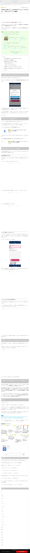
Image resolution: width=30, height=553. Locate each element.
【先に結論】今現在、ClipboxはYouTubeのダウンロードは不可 (12, 58)
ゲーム (2, 508)
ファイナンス (3, 516)
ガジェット (3, 503)
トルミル (20, 123)
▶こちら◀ (16, 52)
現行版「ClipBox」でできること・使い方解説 (10, 61)
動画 (2, 532)
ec (1, 493)
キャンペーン (3, 506)
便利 (1, 7)
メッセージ (3, 524)
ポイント (2, 521)
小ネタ (2, 537)
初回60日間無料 (21, 551)
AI (1, 490)
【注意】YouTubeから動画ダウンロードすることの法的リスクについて (13, 68)
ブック (2, 519)
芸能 (2, 542)
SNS (2, 498)
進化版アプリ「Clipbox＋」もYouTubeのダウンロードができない (13, 66)
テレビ (2, 511)
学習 (2, 534)
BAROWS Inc (24, 38)
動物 (2, 529)
